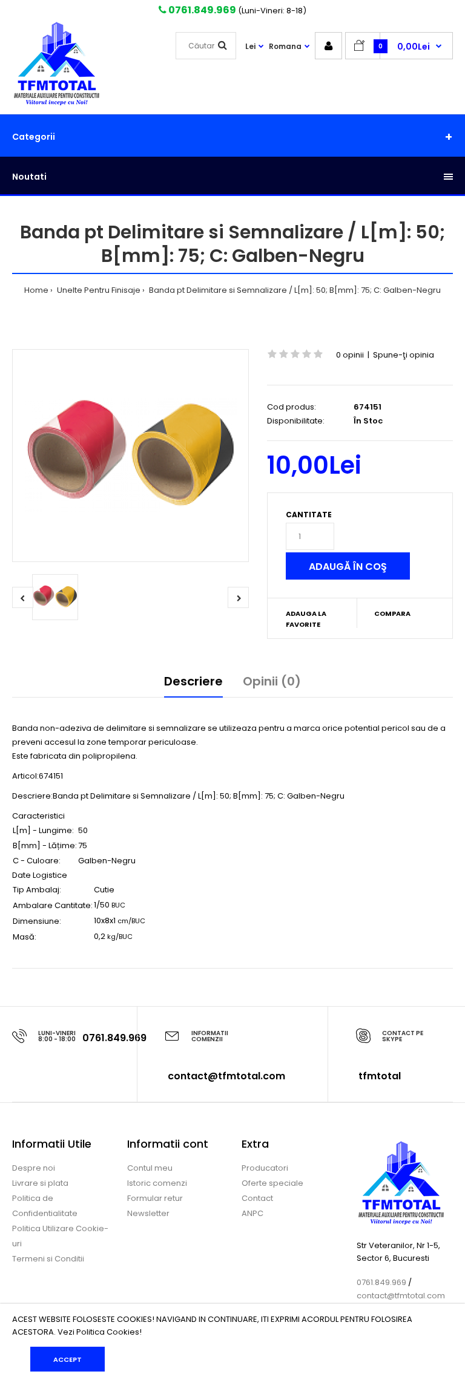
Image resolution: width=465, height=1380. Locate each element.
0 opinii (350, 355)
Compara (392, 613)
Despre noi (33, 1168)
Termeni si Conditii (48, 1258)
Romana (285, 46)
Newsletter (148, 1213)
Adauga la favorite (306, 619)
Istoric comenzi (157, 1183)
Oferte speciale (272, 1183)
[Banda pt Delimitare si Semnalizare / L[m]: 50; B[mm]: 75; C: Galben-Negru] (130, 455)
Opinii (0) (272, 681)
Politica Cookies (107, 1332)
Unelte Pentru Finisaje (97, 290)
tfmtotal (379, 1076)
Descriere (193, 681)
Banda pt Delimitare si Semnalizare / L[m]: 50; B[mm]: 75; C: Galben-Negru (294, 290)
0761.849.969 (201, 10)
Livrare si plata (40, 1183)
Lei (250, 46)
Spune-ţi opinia (403, 355)
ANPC (252, 1213)
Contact (257, 1198)
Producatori (265, 1168)
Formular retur (155, 1198)
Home (36, 290)
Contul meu (150, 1168)
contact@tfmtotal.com (226, 1076)
